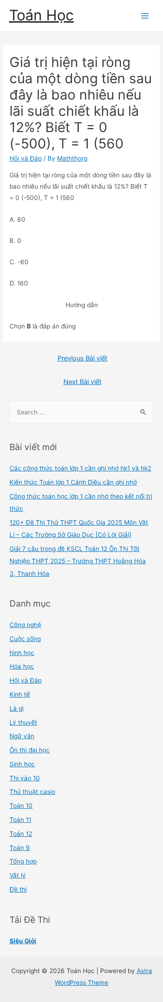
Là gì (17, 708)
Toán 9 (20, 847)
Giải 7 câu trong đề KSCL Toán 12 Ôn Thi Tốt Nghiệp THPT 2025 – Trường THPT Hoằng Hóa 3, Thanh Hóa (78, 561)
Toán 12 (21, 833)
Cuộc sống (25, 638)
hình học (22, 652)
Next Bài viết (82, 382)
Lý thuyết (23, 722)
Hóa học (22, 666)
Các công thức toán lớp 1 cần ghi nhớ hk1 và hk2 (80, 468)
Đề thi (18, 889)
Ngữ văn (22, 736)
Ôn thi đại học (30, 750)
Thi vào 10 (25, 778)
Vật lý (18, 875)
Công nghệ (25, 624)
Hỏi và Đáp (26, 158)
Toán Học (41, 15)
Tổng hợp (23, 861)
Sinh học (22, 764)
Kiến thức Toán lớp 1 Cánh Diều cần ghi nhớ (73, 482)
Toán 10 (21, 805)
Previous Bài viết (82, 358)
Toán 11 (20, 819)
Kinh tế (20, 694)
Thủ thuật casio (32, 791)
